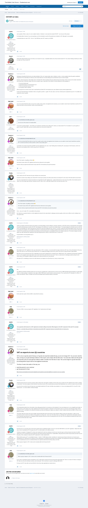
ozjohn (12, 20)
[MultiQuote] (17, 51)
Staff (11, 9)
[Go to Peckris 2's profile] (11, 78)
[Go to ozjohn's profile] (7, 21)
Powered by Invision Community (44, 506)
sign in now (32, 473)
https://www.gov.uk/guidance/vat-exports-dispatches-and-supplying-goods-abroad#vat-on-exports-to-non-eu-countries (41, 371)
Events (22, 6)
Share (71, 20)
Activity (12, 6)
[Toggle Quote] (18, 119)
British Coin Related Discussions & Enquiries (24, 21)
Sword (11, 56)
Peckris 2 (10, 74)
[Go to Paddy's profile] (11, 177)
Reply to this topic (77, 25)
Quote (21, 51)
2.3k (11, 183)
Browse (7, 6)
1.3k (11, 233)
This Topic (77, 6)
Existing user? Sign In (71, 2)
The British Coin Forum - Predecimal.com (17, 2)
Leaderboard (39, 6)
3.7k (11, 84)
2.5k (11, 66)
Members (16, 9)
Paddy (11, 173)
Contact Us (42, 503)
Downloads (32, 6)
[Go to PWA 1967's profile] (11, 105)
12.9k (11, 258)
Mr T (11, 116)
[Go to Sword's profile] (11, 60)
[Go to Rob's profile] (11, 252)
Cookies (46, 503)
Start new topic (66, 25)
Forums (6, 9)
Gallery (27, 6)
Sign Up (80, 2)
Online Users (22, 9)
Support (17, 6)
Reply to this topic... (16, 478)
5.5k (11, 111)
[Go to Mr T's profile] (11, 121)
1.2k (11, 127)
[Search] (82, 6)
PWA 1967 (10, 101)
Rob (11, 247)
